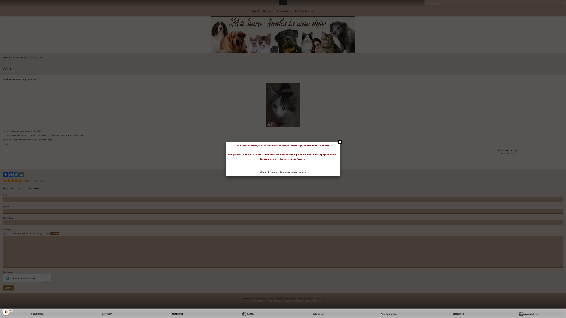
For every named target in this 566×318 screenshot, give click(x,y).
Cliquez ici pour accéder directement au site (283, 172)
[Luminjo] (459, 314)
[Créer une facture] (318, 314)
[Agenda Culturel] (529, 314)
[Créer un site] (37, 314)
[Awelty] (248, 314)
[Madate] (107, 314)
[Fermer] (340, 142)
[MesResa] (178, 314)
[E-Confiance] (388, 314)
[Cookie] (6, 312)
